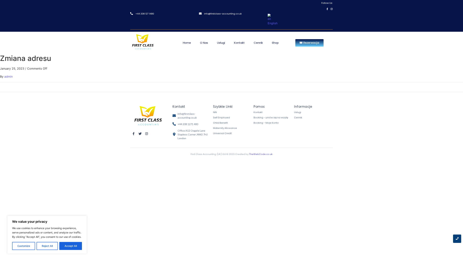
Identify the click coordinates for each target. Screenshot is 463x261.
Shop (275, 43)
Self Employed (221, 117)
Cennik (258, 43)
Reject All (47, 245)
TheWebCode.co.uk (261, 154)
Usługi (221, 43)
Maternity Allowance (225, 128)
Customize (23, 245)
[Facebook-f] (327, 9)
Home (187, 43)
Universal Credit (222, 133)
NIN (215, 112)
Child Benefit (220, 123)
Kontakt (239, 43)
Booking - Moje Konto (266, 123)
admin (8, 76)
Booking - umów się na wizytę (271, 117)
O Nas (204, 43)
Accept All (71, 245)
